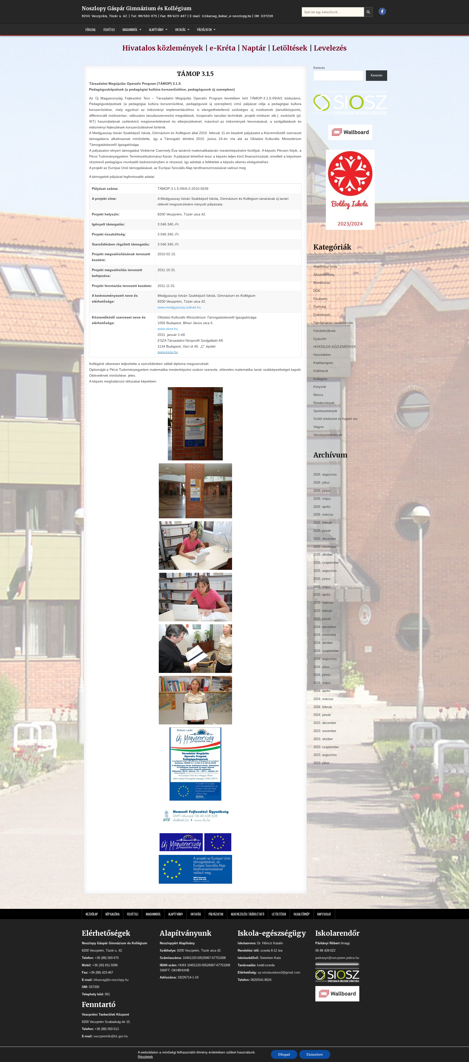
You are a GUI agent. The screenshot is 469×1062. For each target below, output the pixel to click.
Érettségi (319, 306)
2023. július (321, 763)
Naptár (254, 48)
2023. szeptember (326, 747)
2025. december (324, 539)
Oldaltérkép (302, 914)
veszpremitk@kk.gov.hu (111, 1036)
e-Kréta (222, 48)
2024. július (321, 667)
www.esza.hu (168, 352)
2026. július (321, 482)
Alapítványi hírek (325, 266)
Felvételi (109, 29)
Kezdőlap (92, 914)
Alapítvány (156, 29)
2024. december (324, 627)
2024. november (324, 635)
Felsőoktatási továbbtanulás (333, 323)
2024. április (321, 691)
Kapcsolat (324, 914)
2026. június (321, 490)
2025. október (323, 554)
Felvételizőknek (324, 331)
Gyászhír (319, 339)
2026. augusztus (325, 474)
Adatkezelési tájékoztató (247, 914)
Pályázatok (204, 29)
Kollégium (320, 379)
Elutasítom (315, 1054)
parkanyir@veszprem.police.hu (337, 958)
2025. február (322, 611)
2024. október (323, 643)
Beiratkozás (321, 283)
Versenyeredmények (327, 435)
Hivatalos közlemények (162, 48)
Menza (318, 395)
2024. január (322, 715)
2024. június (321, 675)
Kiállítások (320, 371)
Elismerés (320, 299)
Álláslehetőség (323, 274)
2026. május (322, 498)
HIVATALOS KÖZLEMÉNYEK (334, 347)
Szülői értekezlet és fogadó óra (335, 419)
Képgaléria (112, 914)
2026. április (321, 507)
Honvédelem (322, 355)
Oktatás (180, 29)
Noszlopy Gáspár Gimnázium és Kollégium (137, 8)
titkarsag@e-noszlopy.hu (111, 980)
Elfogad (284, 1054)
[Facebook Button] (382, 11)
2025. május (322, 587)
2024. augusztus (325, 659)
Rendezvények (323, 403)
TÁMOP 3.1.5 (195, 74)
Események (321, 315)
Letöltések (290, 48)
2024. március (323, 699)
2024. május (322, 683)
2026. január (322, 530)
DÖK (316, 291)
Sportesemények (325, 411)
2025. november (324, 547)
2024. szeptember (326, 651)
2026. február (322, 522)
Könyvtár (319, 387)
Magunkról (130, 29)
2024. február (322, 707)
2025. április (321, 594)
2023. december (324, 723)
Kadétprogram (323, 363)
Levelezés (330, 48)
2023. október (323, 739)
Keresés (319, 68)
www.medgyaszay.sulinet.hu (179, 307)
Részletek (145, 1057)
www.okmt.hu (168, 329)
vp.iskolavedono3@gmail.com (279, 972)
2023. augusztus (325, 755)
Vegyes (318, 427)
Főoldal (90, 29)
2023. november (324, 731)
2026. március (323, 514)
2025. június (321, 579)
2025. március (323, 603)
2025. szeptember (326, 562)
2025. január (322, 619)
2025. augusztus (325, 571)
